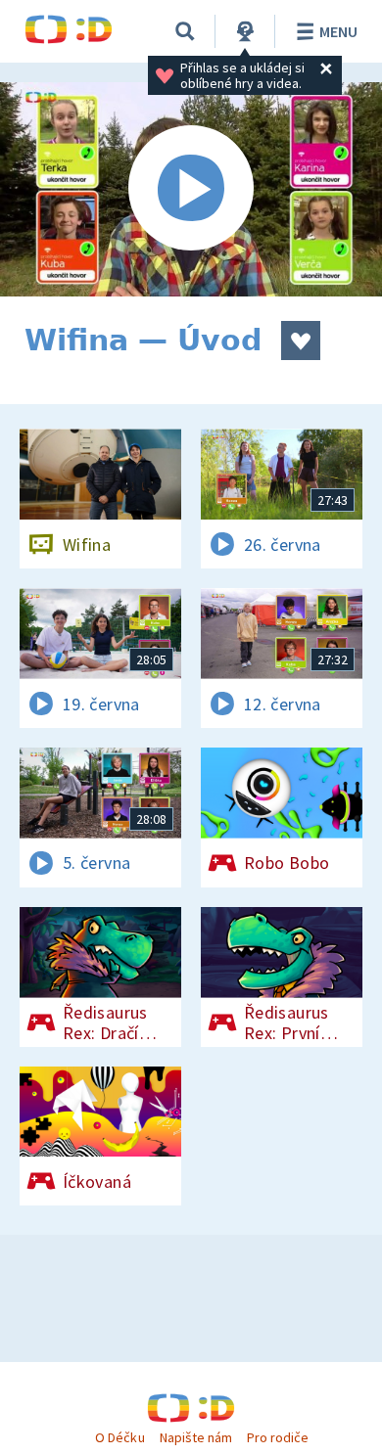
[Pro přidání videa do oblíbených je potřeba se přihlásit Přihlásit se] (300, 340)
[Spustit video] (191, 189)
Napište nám (196, 1437)
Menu (338, 31)
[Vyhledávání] (185, 31)
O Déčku (119, 1437)
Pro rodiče (278, 1437)
